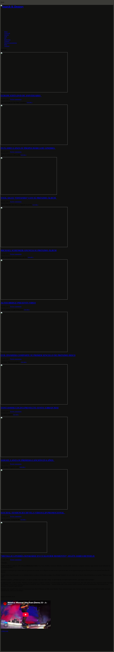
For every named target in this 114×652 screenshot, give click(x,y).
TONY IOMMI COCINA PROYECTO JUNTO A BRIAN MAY (30, 408)
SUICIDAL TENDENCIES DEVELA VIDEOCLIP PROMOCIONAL (33, 513)
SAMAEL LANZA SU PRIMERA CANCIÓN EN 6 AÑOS (27, 460)
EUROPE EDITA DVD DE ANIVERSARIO (21, 95)
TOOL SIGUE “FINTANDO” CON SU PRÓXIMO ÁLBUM (29, 198)
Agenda (6, 35)
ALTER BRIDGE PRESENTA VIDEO (18, 303)
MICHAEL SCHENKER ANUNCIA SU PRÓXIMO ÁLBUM (29, 250)
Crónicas (6, 41)
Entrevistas (7, 39)
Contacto (6, 46)
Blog (5, 44)
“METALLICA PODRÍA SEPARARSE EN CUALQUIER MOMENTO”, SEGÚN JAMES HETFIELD (48, 556)
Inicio (5, 31)
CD (5, 38)
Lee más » (30, 102)
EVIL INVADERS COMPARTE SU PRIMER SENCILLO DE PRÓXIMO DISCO (38, 355)
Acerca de (7, 33)
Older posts (4, 631)
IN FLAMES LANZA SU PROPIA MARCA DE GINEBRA (28, 148)
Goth (5, 36)
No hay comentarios (15, 99)
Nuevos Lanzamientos (10, 43)
